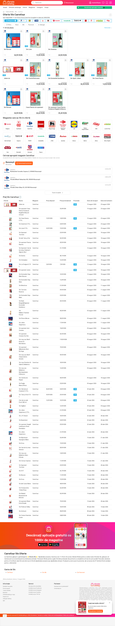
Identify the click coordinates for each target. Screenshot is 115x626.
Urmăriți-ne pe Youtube (35, 592)
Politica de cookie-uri (68, 615)
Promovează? (6, 588)
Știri (4, 600)
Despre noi (6, 596)
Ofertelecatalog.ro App (9, 594)
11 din (8, 28)
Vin (16, 11)
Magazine (32, 7)
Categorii (40, 7)
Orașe (46, 7)
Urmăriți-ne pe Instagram (35, 590)
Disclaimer (34, 615)
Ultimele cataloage (15, 7)
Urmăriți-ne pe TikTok (34, 594)
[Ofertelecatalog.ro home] (9, 2)
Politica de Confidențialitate (55, 615)
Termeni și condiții (42, 615)
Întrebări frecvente (7, 586)
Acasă (5, 7)
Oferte (25, 7)
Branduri (5, 592)
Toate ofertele (10, 11)
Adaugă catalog (7, 598)
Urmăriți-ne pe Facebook (35, 588)
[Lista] (110, 2)
